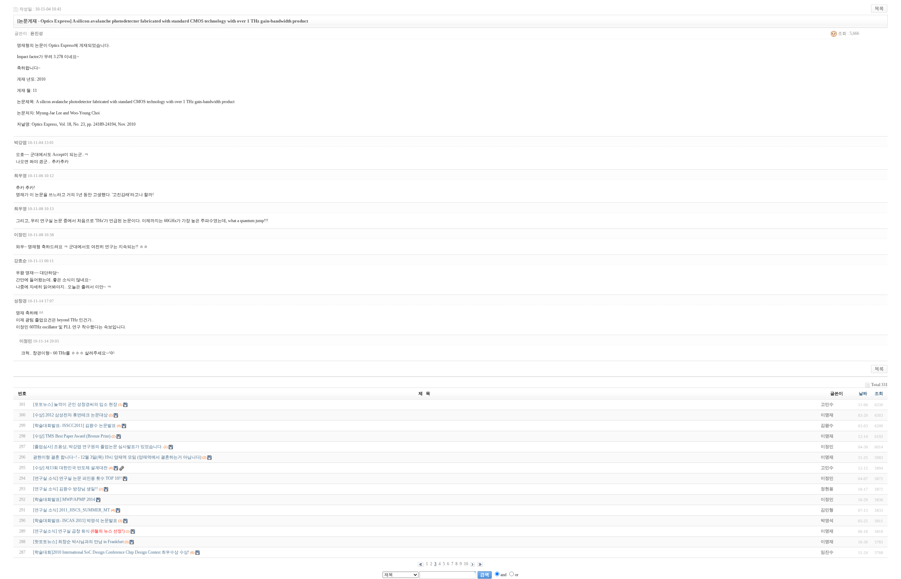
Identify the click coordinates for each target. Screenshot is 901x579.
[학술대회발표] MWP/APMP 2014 (64, 499)
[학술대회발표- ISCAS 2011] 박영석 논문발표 (75, 520)
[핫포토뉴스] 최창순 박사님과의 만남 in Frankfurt (78, 541)
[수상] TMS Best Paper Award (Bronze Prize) (72, 436)
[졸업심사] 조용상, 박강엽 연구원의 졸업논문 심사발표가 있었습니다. (98, 446)
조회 (879, 393)
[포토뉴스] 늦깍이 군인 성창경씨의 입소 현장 (75, 404)
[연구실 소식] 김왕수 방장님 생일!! (65, 488)
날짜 (863, 393)
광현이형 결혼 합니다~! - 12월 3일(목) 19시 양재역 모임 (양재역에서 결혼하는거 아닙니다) (117, 457)
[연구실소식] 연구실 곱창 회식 (79, 531)
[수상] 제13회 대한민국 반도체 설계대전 (70, 467)
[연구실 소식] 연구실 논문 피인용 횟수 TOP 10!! (77, 478)
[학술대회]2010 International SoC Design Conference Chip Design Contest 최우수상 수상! (111, 552)
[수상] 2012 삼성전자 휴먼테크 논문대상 (70, 415)
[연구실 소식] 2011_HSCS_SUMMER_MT (71, 510)
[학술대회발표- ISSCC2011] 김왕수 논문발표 (74, 425)
